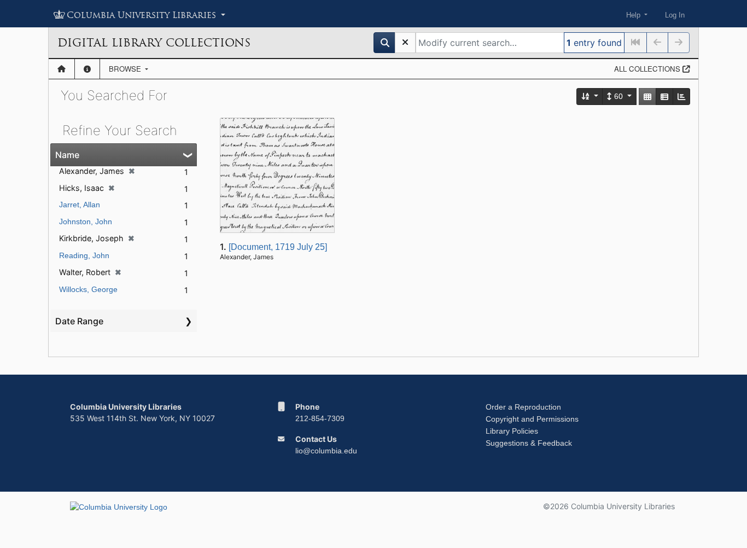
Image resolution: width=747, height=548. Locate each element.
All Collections (648, 68)
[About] (87, 69)
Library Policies (512, 431)
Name (67, 154)
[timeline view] (681, 96)
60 (618, 96)
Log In (675, 15)
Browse (126, 68)
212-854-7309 (320, 418)
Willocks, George (88, 289)
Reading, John (84, 255)
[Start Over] (405, 42)
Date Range (79, 321)
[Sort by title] (590, 96)
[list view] (664, 96)
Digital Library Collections (153, 42)
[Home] (61, 69)
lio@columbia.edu (326, 450)
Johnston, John (85, 221)
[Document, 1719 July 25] (278, 247)
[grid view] (647, 96)
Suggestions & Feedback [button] (529, 443)
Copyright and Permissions (532, 419)
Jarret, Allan (79, 204)
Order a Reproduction (523, 407)
